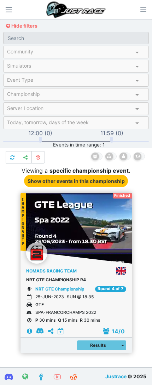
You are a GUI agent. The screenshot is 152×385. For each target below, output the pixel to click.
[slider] (40, 140)
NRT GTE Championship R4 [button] (56, 279)
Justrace (116, 376)
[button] (143, 9)
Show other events (76, 181)
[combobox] (70, 53)
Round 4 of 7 (110, 288)
